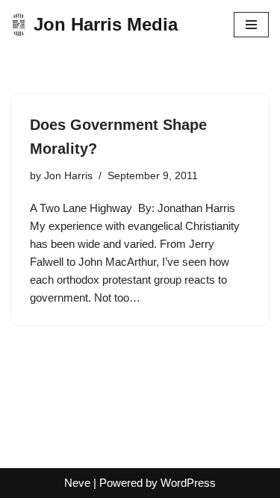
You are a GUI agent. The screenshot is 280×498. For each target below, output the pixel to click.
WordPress (188, 482)
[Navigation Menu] (251, 24)
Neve (77, 482)
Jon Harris (68, 175)
